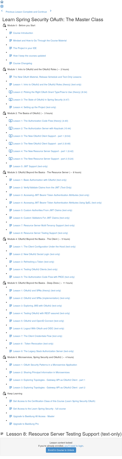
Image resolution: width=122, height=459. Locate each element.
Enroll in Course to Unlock (61, 450)
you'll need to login (73, 445)
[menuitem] (2, 7)
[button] (2, 2)
